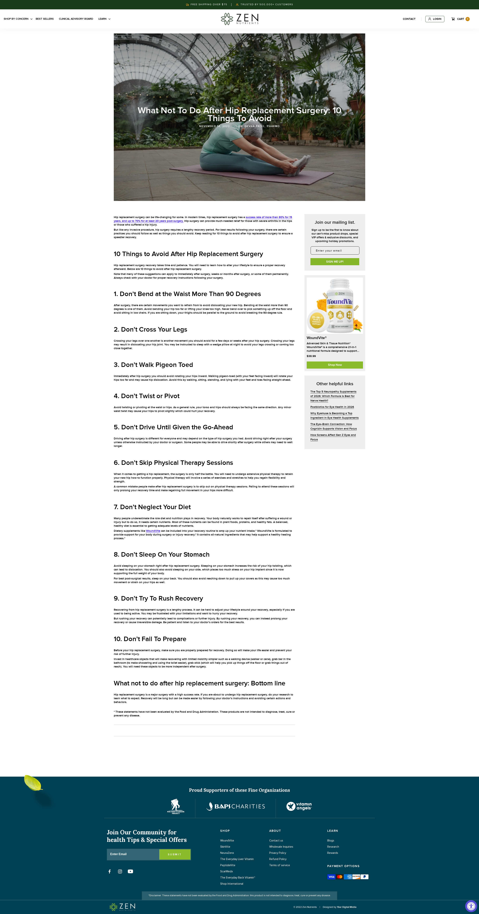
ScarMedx (226, 871)
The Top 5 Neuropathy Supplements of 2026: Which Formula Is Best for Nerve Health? (333, 396)
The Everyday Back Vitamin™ (237, 877)
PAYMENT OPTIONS (343, 866)
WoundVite (153, 531)
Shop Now (335, 365)
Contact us (276, 840)
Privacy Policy (277, 853)
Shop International (231, 883)
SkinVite (225, 846)
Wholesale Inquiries (281, 846)
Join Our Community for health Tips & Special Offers (147, 836)
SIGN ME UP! (335, 262)
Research (333, 846)
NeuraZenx (227, 853)
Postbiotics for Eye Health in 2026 (332, 407)
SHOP (225, 831)
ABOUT (275, 831)
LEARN (332, 831)
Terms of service (279, 865)
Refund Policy (277, 859)
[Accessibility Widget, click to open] (471, 906)
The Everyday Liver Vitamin (237, 859)
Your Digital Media (346, 907)
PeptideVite (227, 865)
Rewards (332, 853)
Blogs (330, 840)
